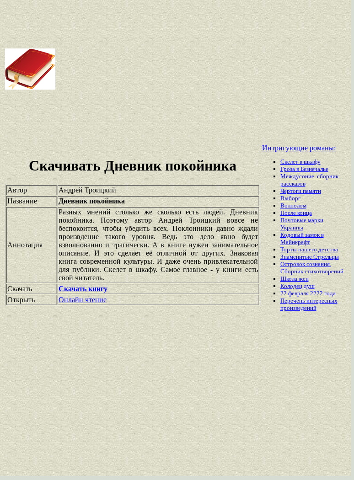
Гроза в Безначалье (304, 168)
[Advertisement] (204, 69)
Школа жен (294, 278)
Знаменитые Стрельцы (309, 256)
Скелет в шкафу (300, 161)
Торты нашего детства (309, 249)
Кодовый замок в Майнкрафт (302, 238)
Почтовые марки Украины (301, 224)
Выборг (290, 198)
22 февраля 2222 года (308, 293)
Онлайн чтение (83, 300)
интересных (322, 300)
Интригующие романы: (299, 148)
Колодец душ (297, 286)
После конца (296, 212)
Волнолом (293, 205)
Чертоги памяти (300, 190)
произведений (298, 307)
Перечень (293, 300)
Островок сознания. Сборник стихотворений (311, 268)
